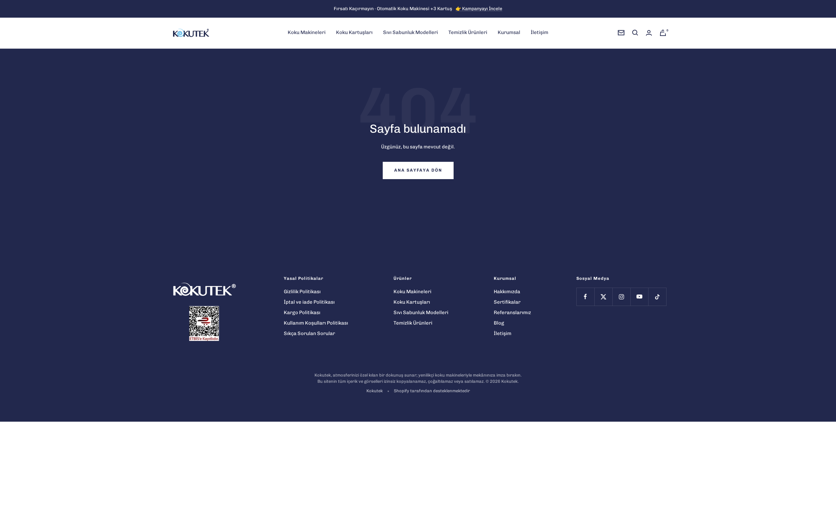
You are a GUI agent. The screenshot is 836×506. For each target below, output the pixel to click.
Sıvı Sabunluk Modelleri (410, 32)
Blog (499, 323)
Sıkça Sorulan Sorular (309, 333)
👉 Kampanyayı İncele (479, 8)
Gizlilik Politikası (302, 292)
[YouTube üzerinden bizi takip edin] (639, 297)
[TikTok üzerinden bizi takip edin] (657, 297)
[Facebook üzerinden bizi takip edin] (585, 297)
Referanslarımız (512, 312)
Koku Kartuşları (354, 32)
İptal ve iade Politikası (309, 302)
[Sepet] (663, 33)
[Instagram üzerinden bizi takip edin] (621, 297)
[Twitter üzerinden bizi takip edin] (603, 297)
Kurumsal (509, 32)
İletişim (539, 32)
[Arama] (635, 33)
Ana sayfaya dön (418, 170)
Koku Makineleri (307, 32)
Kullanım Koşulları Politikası (316, 323)
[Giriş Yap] (649, 33)
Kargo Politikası (302, 312)
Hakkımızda (507, 292)
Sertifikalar (507, 302)
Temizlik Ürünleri (467, 32)
